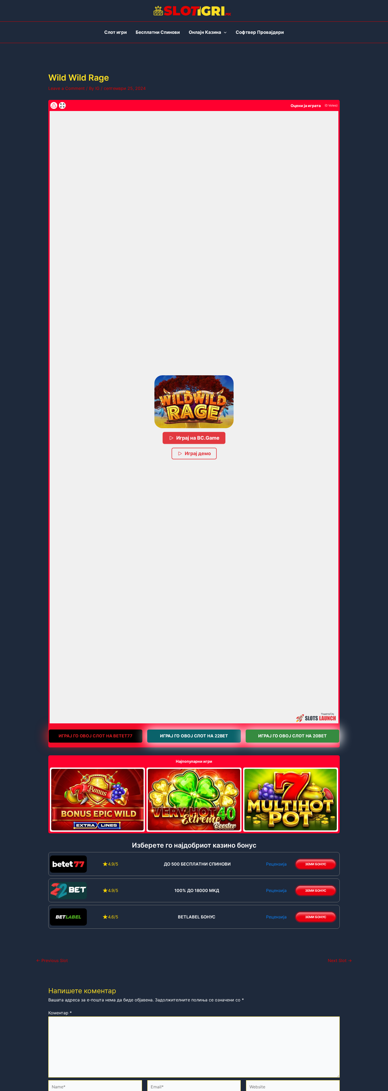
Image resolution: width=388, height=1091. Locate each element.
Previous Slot (52, 960)
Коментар (60, 1012)
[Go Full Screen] (62, 105)
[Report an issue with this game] (53, 105)
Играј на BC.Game (198, 438)
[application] (223, 32)
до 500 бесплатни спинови (197, 864)
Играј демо (198, 453)
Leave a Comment (66, 88)
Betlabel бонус (196, 916)
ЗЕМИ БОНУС (315, 864)
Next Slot (340, 960)
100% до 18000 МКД (196, 890)
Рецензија (276, 864)
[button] (194, 401)
